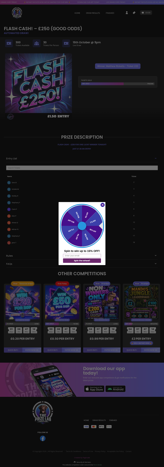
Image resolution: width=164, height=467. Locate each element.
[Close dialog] (103, 205)
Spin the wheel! (82, 260)
